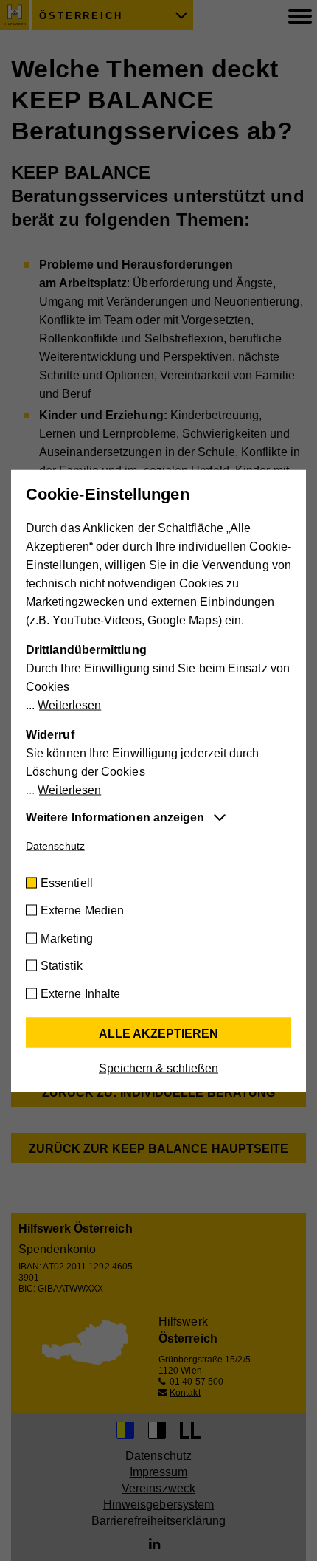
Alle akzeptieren (158, 1033)
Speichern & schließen (158, 1067)
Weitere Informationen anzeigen (115, 816)
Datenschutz (55, 845)
